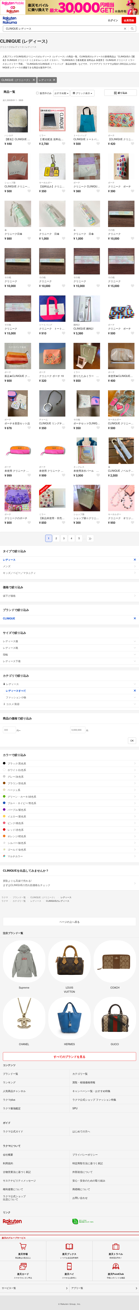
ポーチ (111, 135)
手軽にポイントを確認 (116, 1276)
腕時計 (76, 324)
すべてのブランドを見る (69, 1057)
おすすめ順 (60, 93)
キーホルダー (45, 182)
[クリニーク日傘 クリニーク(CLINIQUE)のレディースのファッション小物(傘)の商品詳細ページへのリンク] (18, 214)
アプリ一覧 (77, 1288)
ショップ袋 (10, 182)
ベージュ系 (13, 790)
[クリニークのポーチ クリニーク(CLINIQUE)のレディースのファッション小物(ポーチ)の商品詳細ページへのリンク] (18, 498)
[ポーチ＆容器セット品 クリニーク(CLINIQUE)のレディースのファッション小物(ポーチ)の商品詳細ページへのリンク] (18, 403)
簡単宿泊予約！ (116, 1256)
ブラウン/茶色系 (16, 783)
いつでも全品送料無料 (69, 1256)
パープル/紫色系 (16, 809)
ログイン (113, 20)
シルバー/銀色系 (16, 843)
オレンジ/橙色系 (16, 836)
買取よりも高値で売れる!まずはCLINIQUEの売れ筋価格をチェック (26, 883)
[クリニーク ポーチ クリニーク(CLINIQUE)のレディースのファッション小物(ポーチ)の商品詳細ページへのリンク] (121, 166)
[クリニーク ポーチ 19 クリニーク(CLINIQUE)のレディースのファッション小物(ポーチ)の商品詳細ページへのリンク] (52, 356)
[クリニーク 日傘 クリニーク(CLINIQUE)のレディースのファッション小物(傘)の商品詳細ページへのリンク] (52, 214)
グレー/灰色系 (15, 776)
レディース (45, 80)
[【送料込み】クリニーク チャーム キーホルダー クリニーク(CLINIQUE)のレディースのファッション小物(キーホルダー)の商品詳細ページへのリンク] (52, 166)
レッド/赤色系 (15, 829)
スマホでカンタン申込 (23, 1276)
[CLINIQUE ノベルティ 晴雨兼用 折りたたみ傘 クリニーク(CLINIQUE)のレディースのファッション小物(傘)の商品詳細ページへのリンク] (121, 450)
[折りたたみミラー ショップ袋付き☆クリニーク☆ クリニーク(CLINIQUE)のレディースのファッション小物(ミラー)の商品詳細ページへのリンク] (86, 356)
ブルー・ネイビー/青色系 (21, 803)
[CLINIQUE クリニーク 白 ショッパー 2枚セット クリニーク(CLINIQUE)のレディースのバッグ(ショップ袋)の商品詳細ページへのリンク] (18, 166)
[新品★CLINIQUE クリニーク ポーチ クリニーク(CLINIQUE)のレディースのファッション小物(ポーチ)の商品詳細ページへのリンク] (18, 356)
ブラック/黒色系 (16, 763)
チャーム (43, 419)
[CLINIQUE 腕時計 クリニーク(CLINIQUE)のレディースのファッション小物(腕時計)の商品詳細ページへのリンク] (86, 308)
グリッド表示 (83, 93)
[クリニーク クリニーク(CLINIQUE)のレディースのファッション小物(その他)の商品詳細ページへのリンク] (121, 214)
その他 (111, 229)
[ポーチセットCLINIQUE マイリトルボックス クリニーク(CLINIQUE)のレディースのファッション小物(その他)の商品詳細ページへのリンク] (86, 403)
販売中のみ (46, 93)
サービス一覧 (9, 1288)
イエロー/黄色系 (16, 816)
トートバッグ (80, 135)
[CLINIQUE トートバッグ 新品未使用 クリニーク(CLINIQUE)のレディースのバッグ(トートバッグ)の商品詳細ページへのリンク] (86, 119)
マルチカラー (15, 856)
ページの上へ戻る (69, 922)
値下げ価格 (9, 595)
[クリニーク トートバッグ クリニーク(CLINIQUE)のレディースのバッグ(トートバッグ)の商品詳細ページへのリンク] (52, 308)
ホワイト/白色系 (16, 770)
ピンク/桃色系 (15, 823)
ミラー (42, 135)
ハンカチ (9, 135)
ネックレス (78, 466)
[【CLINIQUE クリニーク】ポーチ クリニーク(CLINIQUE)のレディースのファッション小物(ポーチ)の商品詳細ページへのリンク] (121, 119)
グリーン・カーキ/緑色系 (21, 796)
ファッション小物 (16, 697)
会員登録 (129, 20)
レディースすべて (16, 690)
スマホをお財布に (69, 1276)
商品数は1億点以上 (23, 1256)
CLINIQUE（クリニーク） (16, 80)
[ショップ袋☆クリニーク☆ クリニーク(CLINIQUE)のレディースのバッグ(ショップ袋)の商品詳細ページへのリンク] (86, 498)
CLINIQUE (9, 618)
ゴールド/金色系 (16, 849)
